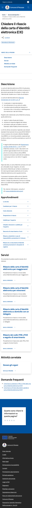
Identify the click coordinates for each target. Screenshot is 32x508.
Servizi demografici (13, 15)
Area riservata (6, 451)
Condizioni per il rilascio (10, 206)
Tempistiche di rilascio (9, 215)
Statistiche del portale (8, 479)
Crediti (4, 455)
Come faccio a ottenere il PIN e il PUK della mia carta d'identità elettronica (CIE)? (17, 385)
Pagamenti (5, 485)
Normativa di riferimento (8, 42)
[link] (9, 280)
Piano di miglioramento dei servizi (12, 496)
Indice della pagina (8, 52)
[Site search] (28, 7)
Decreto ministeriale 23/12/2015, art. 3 (12, 99)
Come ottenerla (7, 211)
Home (3, 15)
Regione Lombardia (7, 2)
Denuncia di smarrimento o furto (12, 231)
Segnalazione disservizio (9, 492)
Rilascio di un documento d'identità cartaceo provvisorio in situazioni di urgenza (13, 245)
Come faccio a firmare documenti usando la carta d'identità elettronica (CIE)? (16, 389)
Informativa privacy (8, 458)
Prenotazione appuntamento (10, 472)
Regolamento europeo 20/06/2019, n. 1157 (16, 146)
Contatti (4, 468)
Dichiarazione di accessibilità (10, 465)
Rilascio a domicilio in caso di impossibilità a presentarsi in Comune (14, 237)
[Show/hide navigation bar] (2, 7)
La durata (6, 202)
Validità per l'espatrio (9, 220)
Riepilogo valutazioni (8, 489)
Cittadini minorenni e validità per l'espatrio (12, 226)
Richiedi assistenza (7, 475)
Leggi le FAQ (6, 482)
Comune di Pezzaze (7, 499)
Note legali (5, 461)
